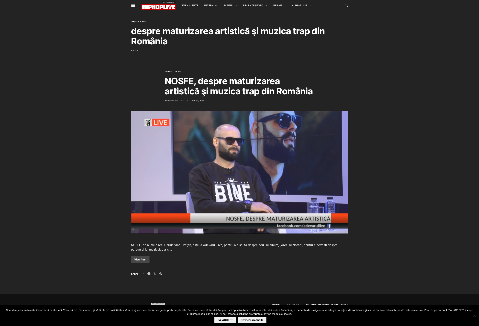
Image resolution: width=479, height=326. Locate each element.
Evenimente (190, 5)
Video (178, 71)
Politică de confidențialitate (327, 305)
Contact (293, 305)
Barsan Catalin (173, 100)
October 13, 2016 (195, 100)
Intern (208, 5)
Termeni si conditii (252, 320)
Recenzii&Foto (253, 5)
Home (276, 305)
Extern (228, 5)
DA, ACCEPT (225, 320)
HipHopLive (299, 5)
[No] (474, 316)
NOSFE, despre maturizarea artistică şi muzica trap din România (239, 86)
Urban (277, 5)
